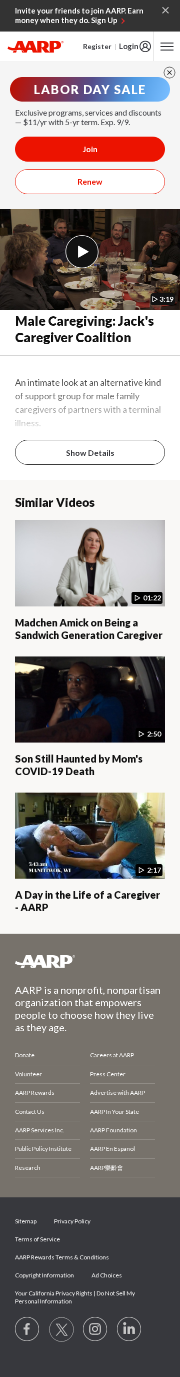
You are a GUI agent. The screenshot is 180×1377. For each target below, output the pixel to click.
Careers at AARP (112, 1055)
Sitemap (25, 1221)
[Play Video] (82, 251)
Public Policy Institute (43, 1148)
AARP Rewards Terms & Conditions (62, 1257)
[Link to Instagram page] (95, 1329)
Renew (90, 181)
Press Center (108, 1074)
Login (128, 46)
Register (97, 46)
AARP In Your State (114, 1111)
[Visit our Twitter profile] (61, 1329)
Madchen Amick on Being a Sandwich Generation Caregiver (88, 628)
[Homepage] (36, 46)
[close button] (169, 72)
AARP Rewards (34, 1092)
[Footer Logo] (90, 961)
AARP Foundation (113, 1130)
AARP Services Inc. (39, 1130)
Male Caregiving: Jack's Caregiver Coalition (84, 329)
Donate (24, 1055)
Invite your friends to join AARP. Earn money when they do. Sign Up (79, 15)
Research (27, 1167)
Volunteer (28, 1074)
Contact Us (29, 1111)
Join (90, 149)
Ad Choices (107, 1275)
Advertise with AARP (117, 1092)
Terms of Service (37, 1239)
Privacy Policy (72, 1221)
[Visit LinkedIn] (129, 1329)
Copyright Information (44, 1275)
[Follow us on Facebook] (27, 1329)
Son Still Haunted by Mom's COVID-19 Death (78, 765)
